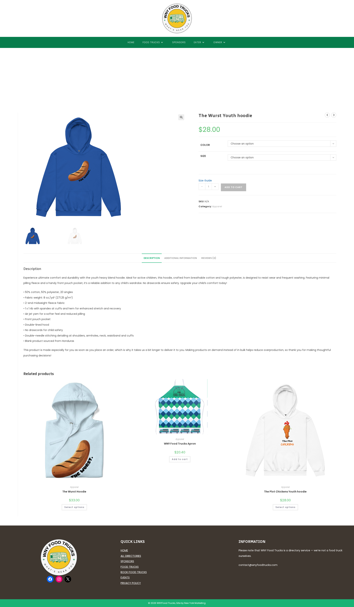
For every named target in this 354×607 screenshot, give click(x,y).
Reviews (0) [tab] (208, 258)
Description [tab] (152, 258)
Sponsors (127, 561)
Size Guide (205, 180)
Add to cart (233, 187)
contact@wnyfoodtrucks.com (258, 565)
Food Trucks (130, 567)
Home (124, 550)
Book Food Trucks (134, 572)
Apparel (217, 206)
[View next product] (333, 115)
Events (125, 577)
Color (205, 145)
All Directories (131, 556)
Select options (74, 507)
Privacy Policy (131, 583)
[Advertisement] (177, 75)
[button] (181, 117)
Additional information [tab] (180, 258)
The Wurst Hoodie (74, 491)
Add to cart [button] (180, 459)
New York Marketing (195, 603)
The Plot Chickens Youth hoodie (285, 491)
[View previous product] (327, 115)
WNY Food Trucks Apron (180, 443)
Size (203, 156)
